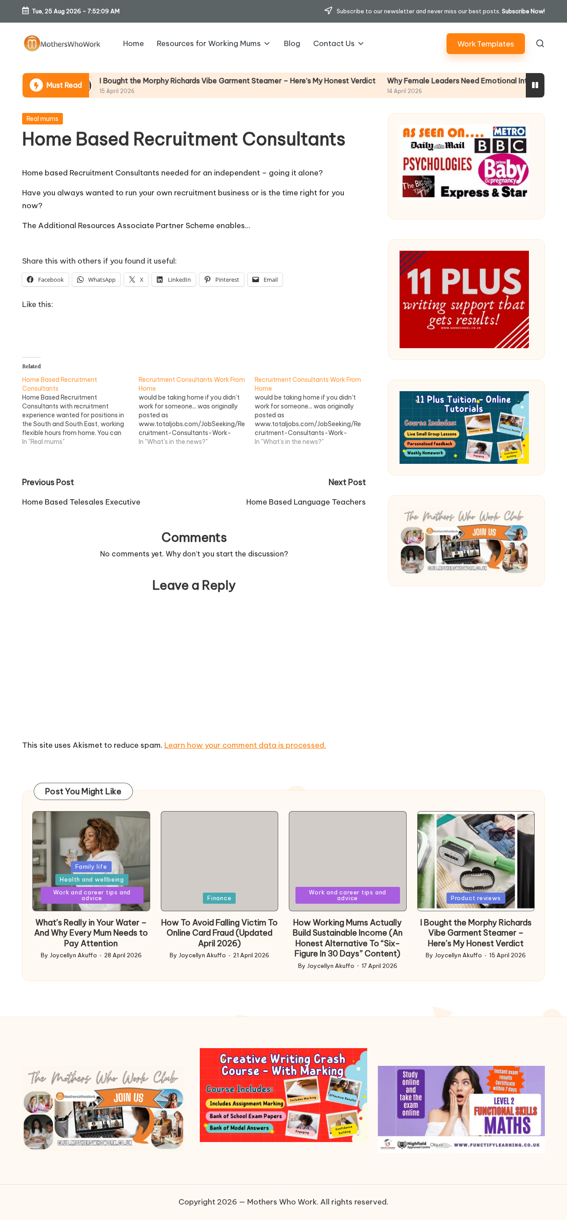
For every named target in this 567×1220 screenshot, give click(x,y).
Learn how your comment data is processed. (245, 745)
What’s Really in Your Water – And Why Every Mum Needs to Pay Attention (91, 932)
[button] (486, 43)
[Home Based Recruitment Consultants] (80, 410)
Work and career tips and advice (92, 895)
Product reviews (476, 897)
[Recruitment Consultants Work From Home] (197, 410)
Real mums (42, 119)
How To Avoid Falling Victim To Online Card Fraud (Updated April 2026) (219, 932)
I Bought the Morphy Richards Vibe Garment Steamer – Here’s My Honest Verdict (186, 80)
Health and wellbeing (92, 879)
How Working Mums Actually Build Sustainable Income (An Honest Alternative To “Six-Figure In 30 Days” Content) (348, 938)
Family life (91, 866)
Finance (219, 897)
